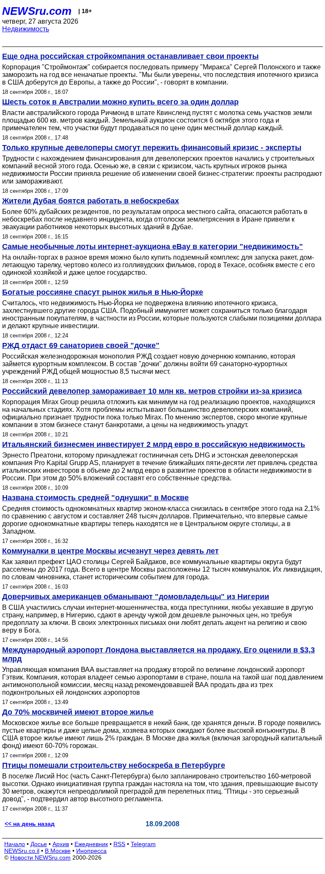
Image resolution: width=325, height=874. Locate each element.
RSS (119, 844)
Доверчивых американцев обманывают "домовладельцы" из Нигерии (135, 596)
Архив (60, 844)
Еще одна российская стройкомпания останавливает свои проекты (130, 56)
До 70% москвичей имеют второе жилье (78, 712)
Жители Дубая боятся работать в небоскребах (90, 201)
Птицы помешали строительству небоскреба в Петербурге (113, 765)
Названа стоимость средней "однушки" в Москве (95, 497)
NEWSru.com (37, 11)
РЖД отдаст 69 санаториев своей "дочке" (81, 345)
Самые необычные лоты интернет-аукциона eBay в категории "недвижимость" (152, 246)
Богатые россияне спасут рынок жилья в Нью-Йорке (102, 292)
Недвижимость (25, 29)
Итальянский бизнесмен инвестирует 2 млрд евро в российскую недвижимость (153, 444)
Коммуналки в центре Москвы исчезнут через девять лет (110, 551)
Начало (14, 844)
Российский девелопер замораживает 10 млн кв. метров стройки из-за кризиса (152, 391)
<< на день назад (30, 823)
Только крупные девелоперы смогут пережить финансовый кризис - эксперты (151, 147)
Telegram (143, 844)
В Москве (58, 850)
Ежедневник (91, 844)
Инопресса (91, 850)
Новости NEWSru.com (40, 857)
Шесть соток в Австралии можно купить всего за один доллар (120, 102)
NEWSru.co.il (21, 850)
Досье (38, 844)
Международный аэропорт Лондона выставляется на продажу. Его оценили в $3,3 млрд (158, 654)
